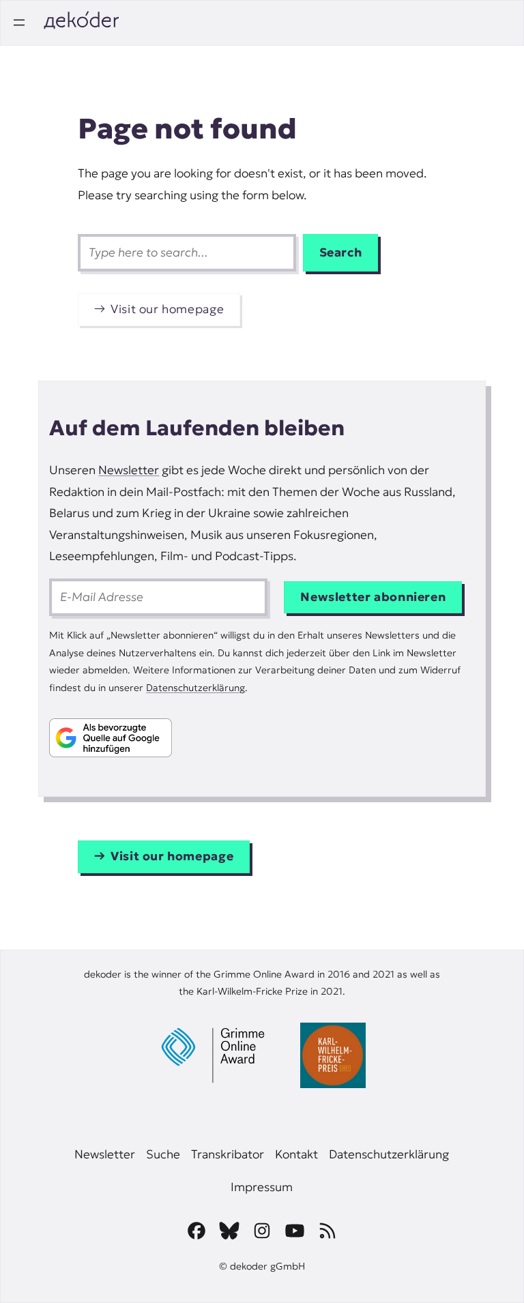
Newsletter (128, 470)
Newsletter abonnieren (373, 596)
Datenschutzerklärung (195, 688)
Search (340, 252)
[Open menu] (19, 22)
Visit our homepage (167, 309)
